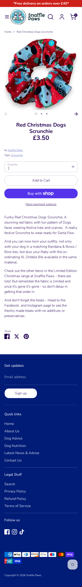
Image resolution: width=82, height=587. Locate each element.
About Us (11, 431)
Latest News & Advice (21, 453)
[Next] (76, 114)
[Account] (62, 15)
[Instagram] (14, 531)
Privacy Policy (15, 491)
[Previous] (6, 114)
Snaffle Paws (15, 150)
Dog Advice (13, 438)
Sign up (21, 393)
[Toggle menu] (5, 16)
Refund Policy (15, 498)
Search (9, 484)
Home (7, 32)
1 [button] (36, 114)
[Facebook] (7, 531)
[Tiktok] (21, 531)
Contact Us (13, 460)
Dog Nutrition (15, 445)
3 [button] (46, 113)
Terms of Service (17, 506)
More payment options (41, 204)
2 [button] (41, 113)
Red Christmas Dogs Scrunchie (35, 32)
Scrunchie (17, 155)
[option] (41, 73)
